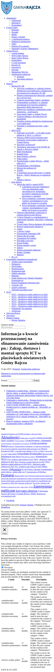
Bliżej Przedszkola (24, 152)
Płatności (15, 276)
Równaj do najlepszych (26, 168)
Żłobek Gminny (13, 318)
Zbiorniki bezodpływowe (22, 290)
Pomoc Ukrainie (18, 37)
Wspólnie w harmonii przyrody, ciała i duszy (14, 487)
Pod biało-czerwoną (25, 241)
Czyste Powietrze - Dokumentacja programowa (15, 443)
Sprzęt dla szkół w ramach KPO (30, 184)
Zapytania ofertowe (25, 79)
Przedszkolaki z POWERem (28, 166)
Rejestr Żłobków (18, 320)
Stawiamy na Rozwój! (26, 145)
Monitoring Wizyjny (20, 72)
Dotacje (9, 84)
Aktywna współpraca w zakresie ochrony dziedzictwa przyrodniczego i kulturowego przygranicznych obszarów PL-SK (34, 90)
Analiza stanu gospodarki (22, 262)
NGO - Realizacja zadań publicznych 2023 (30, 462)
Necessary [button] (5, 565)
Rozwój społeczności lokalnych (30, 226)
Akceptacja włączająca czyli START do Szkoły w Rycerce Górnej (33, 148)
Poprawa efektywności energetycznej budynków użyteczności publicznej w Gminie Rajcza (32, 139)
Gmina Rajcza (12, 51)
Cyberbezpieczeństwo (21, 39)
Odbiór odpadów (19, 273)
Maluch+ (20, 255)
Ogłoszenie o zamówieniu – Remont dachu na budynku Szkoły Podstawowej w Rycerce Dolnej (29, 401)
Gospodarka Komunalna (29, 453)
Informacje (16, 23)
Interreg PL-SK (18, 86)
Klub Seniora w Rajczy (26, 156)
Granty (20, 229)
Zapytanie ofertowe (26, 490)
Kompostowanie (18, 271)
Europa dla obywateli (25, 236)
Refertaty (15, 30)
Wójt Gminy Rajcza (20, 56)
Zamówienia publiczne (21, 74)
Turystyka (10, 315)
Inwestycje (16, 65)
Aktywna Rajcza (13, 313)
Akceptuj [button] (24, 526)
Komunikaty (17, 25)
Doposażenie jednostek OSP (28, 234)
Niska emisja (22, 159)
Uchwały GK (17, 285)
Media (14, 34)
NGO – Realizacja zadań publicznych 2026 (30, 294)
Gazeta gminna (18, 53)
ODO (14, 44)
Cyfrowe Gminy (23, 231)
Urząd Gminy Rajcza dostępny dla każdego (35, 224)
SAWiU (20, 170)
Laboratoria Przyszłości (26, 238)
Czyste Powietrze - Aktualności (38, 440)
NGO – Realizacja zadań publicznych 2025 (30, 297)
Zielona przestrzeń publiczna (28, 250)
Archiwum (16, 311)
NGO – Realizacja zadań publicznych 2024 (30, 299)
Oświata (15, 70)
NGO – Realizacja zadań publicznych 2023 (30, 301)
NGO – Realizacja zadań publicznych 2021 (30, 306)
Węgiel (14, 81)
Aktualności (11, 18)
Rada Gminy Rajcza (20, 58)
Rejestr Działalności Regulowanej (26, 283)
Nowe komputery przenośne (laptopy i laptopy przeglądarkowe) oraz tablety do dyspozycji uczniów (37, 200)
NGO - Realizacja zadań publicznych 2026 (28, 467)
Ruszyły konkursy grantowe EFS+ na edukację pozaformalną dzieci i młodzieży (25, 422)
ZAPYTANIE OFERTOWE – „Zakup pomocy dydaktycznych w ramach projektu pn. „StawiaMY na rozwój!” (28, 407)
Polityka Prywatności (20, 46)
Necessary (8, 567)
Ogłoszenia (16, 20)
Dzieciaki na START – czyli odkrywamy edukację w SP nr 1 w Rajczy (34, 134)
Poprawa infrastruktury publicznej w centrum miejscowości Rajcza (32, 213)
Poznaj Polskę (22, 243)
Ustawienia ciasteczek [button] (10, 526)
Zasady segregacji (19, 287)
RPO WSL (14, 483)
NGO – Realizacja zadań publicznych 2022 (30, 304)
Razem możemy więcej (26, 245)
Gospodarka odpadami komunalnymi (21, 259)
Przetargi (20, 77)
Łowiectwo (16, 67)
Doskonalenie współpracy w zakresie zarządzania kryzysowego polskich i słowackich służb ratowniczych (32, 104)
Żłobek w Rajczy (24, 180)
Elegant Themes (26, 505)
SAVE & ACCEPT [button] (9, 670)
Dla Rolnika (17, 266)
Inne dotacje (17, 182)
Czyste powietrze (19, 63)
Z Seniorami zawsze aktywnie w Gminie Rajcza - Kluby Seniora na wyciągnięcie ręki (24, 493)
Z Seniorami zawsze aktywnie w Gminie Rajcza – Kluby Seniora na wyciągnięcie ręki (33, 175)
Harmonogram (18, 269)
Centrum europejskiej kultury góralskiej (33, 100)
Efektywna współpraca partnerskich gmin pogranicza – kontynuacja (34, 110)
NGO (8, 292)
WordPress (5, 507)
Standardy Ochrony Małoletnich (25, 48)
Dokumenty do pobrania (22, 308)
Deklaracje (16, 264)
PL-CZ (14, 257)
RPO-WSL (16, 130)
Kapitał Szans (22, 154)
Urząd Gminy (12, 27)
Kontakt (15, 32)
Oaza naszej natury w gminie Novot (32, 114)
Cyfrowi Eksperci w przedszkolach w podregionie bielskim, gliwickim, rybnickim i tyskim (35, 219)
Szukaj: (4, 380)
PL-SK (24, 469)
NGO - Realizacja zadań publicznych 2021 (20, 459)
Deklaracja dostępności (21, 41)
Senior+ (20, 248)
